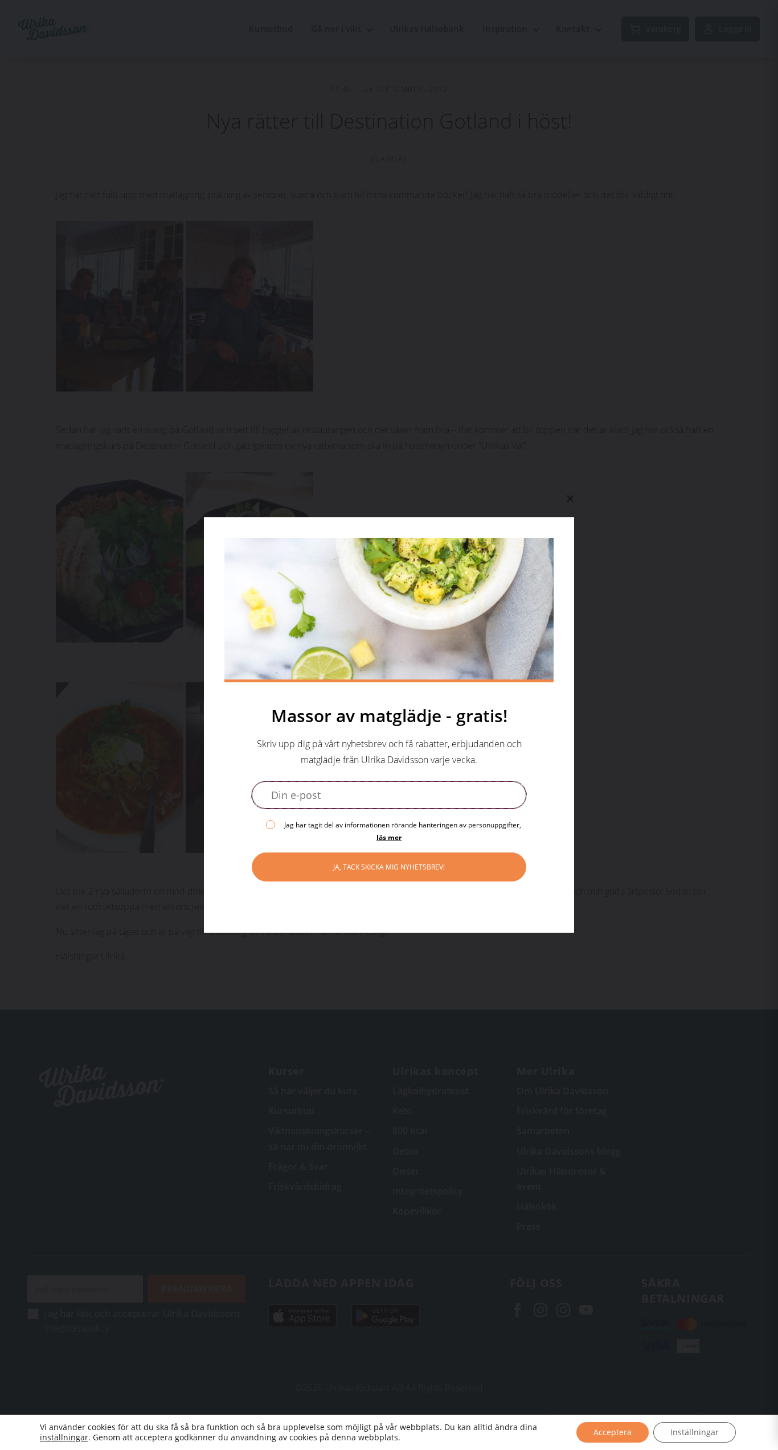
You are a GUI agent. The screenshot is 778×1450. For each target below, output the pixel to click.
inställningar (64, 1437)
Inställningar (694, 1432)
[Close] (570, 498)
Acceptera (612, 1432)
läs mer (389, 837)
